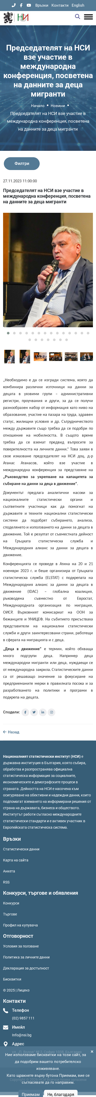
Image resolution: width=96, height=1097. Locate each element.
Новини (58, 105)
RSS (6, 882)
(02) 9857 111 (23, 1018)
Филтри (22, 163)
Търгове (10, 914)
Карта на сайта (15, 860)
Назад (13, 732)
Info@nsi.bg (21, 1035)
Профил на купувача (20, 925)
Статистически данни (21, 849)
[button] (8, 333)
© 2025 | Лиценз (16, 990)
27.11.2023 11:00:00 (20, 181)
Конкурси (11, 903)
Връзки (41, 5)
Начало (38, 105)
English (78, 5)
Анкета (9, 871)
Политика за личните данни (26, 957)
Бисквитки (12, 979)
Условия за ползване (21, 946)
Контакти (60, 5)
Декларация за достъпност (26, 968)
